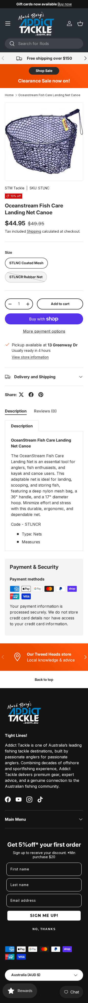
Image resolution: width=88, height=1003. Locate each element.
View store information (30, 357)
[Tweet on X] (21, 394)
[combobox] (44, 43)
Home (9, 95)
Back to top (44, 679)
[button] (80, 23)
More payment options (44, 331)
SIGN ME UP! (44, 915)
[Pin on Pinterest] (41, 394)
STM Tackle (14, 188)
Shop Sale (44, 70)
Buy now (65, 4)
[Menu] (7, 23)
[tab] (16, 411)
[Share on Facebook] (31, 394)
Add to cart (60, 304)
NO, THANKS (44, 929)
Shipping (34, 231)
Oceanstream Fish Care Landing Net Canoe (49, 95)
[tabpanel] (44, 485)
